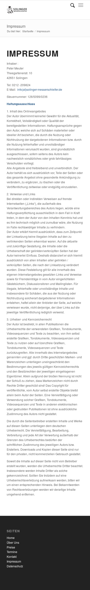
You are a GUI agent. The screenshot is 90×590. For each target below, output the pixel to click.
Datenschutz (15, 566)
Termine (12, 552)
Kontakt (12, 556)
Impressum (16, 26)
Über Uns (13, 542)
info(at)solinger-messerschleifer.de (39, 89)
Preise (11, 547)
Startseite (27, 31)
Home (11, 538)
